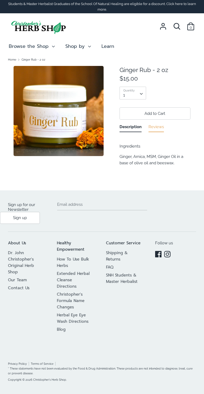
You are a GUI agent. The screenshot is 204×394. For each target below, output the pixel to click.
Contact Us (18, 288)
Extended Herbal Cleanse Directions (73, 280)
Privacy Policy (17, 364)
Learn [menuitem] (107, 46)
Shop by (76, 46)
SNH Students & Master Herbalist (122, 278)
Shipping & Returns (117, 256)
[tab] (131, 128)
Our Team (17, 280)
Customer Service (123, 243)
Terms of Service (42, 364)
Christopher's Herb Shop (49, 380)
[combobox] (133, 93)
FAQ (109, 267)
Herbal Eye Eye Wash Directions (72, 318)
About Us (17, 243)
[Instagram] (167, 253)
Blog (61, 329)
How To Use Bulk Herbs (73, 262)
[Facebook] (158, 253)
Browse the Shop (29, 46)
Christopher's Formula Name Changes (70, 300)
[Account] (163, 24)
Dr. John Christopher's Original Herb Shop (21, 262)
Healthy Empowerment (70, 246)
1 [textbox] (124, 95)
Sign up (20, 217)
